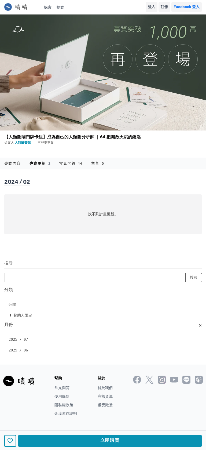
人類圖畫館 (23, 142)
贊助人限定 (20, 315)
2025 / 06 (18, 350)
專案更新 (40, 163)
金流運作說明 (65, 413)
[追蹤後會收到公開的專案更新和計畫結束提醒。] (10, 441)
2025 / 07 (18, 339)
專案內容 (12, 163)
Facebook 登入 (187, 7)
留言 (97, 163)
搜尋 (8, 263)
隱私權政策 (63, 405)
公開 (12, 304)
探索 (48, 7)
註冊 (164, 7)
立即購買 (110, 440)
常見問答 (71, 163)
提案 (60, 7)
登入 (151, 7)
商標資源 (105, 396)
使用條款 (61, 396)
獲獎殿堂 (105, 405)
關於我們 (105, 388)
